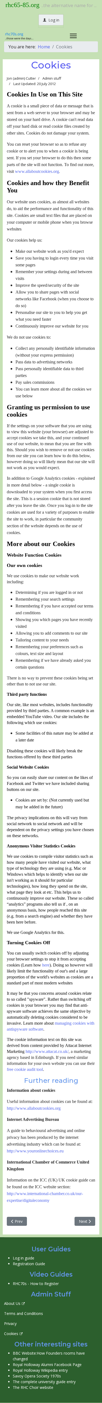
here (46, 965)
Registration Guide (29, 1263)
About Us (12, 1303)
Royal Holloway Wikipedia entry (40, 1370)
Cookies (11, 1333)
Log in (53, 20)
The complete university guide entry (44, 1381)
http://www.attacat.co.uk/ (47, 1051)
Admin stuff (51, 78)
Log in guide (23, 1258)
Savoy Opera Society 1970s (37, 1376)
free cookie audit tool (25, 1069)
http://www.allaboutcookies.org (34, 1108)
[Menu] (73, 36)
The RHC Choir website (33, 1387)
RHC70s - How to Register (36, 1283)
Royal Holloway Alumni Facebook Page (47, 1364)
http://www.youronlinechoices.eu (35, 1151)
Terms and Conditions (23, 1313)
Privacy (10, 1323)
